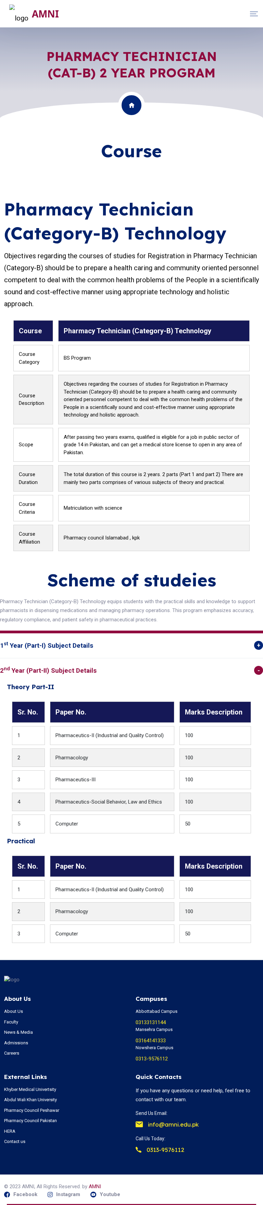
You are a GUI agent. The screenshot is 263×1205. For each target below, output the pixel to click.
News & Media (18, 1032)
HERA (9, 1131)
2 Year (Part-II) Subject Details (48, 670)
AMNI (95, 1186)
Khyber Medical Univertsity (30, 1089)
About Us (13, 1011)
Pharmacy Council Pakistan (30, 1120)
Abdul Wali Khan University (30, 1099)
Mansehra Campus (154, 1029)
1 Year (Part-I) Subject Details (46, 645)
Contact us (14, 1141)
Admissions (16, 1042)
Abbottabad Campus (156, 1011)
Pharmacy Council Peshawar (31, 1110)
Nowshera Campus (154, 1047)
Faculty (11, 1021)
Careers (11, 1053)
